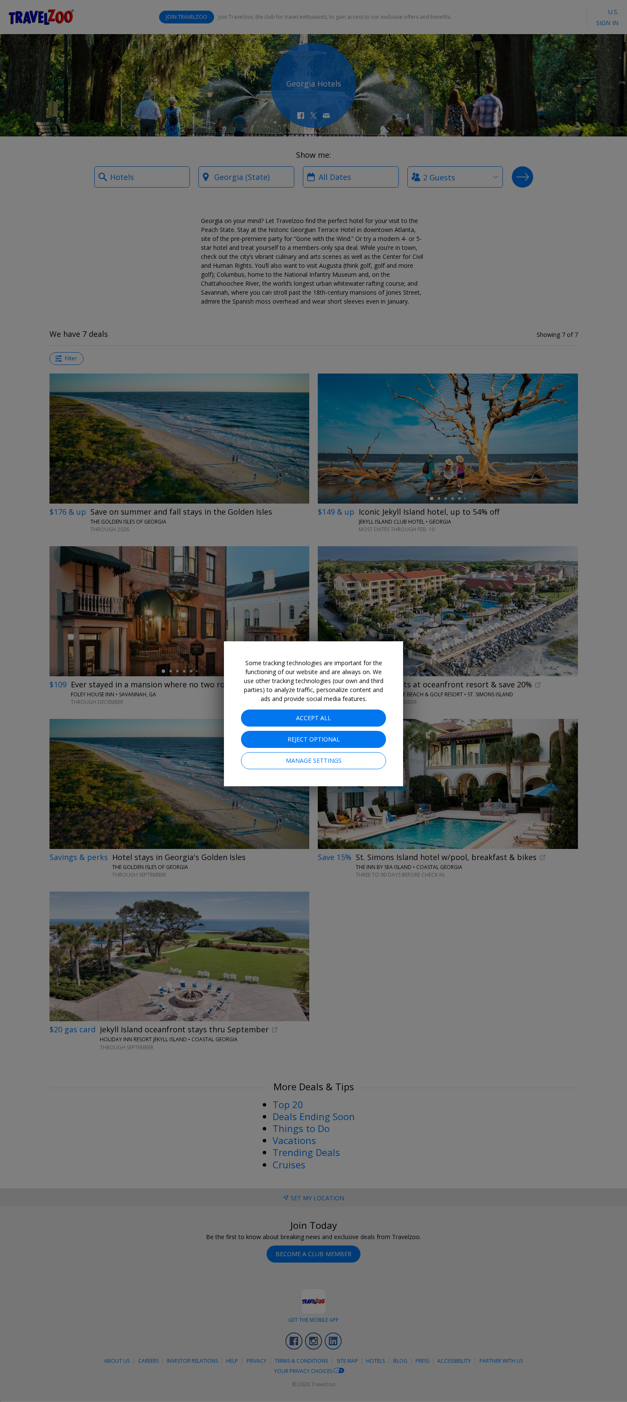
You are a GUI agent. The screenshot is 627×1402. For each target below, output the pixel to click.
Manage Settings (314, 760)
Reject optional (313, 739)
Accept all (313, 718)
